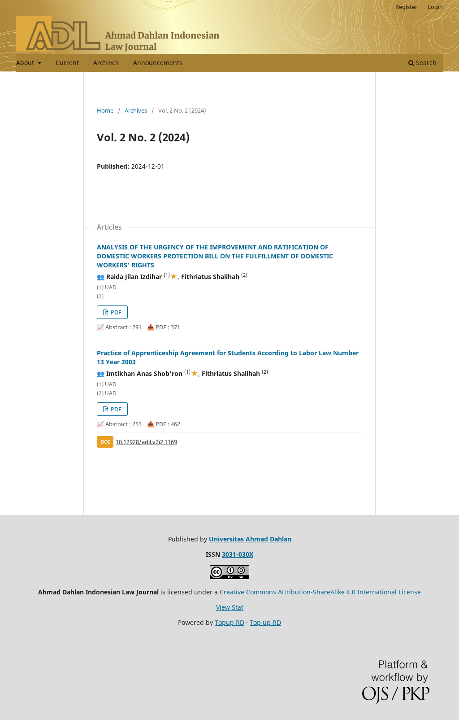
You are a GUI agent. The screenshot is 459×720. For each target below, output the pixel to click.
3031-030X (237, 554)
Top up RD (265, 622)
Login (435, 7)
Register (406, 7)
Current (67, 62)
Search (425, 62)
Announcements (157, 62)
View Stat (229, 607)
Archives (106, 62)
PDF (115, 312)
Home (105, 110)
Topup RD (229, 622)
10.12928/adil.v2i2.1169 (146, 442)
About (26, 62)
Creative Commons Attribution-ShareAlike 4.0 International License (320, 592)
